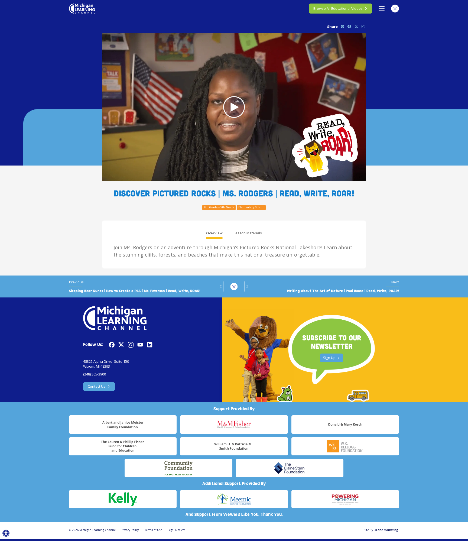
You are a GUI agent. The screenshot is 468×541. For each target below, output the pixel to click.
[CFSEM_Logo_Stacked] (178, 468)
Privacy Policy (130, 530)
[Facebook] (112, 345)
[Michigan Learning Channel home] (82, 8)
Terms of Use (153, 530)
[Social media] (140, 345)
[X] (121, 345)
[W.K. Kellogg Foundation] (345, 446)
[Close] (395, 8)
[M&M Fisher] (234, 424)
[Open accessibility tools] (6, 533)
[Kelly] (123, 499)
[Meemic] (234, 499)
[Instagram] (131, 345)
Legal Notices (176, 530)
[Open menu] (382, 8)
